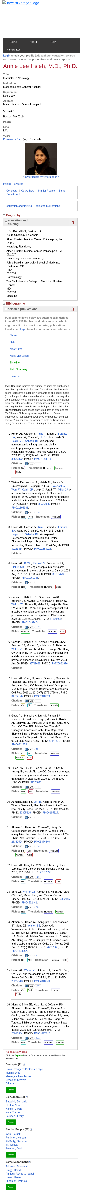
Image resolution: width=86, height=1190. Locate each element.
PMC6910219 (42, 696)
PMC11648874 (42, 458)
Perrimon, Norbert (16, 1137)
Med (23, 1042)
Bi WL (27, 563)
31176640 (35, 782)
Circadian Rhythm (16, 1079)
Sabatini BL (31, 440)
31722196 (17, 696)
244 (38, 1038)
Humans (47, 468)
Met (30, 753)
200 (38, 986)
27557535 (45, 872)
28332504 (17, 841)
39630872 (17, 458)
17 (38, 463)
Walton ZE (17, 604)
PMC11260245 (29, 577)
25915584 (17, 1033)
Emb (30, 990)
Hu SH (43, 437)
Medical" (25, 631)
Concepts (11, 190)
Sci (22, 468)
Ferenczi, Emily (15, 1115)
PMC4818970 (42, 981)
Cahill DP (27, 489)
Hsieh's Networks (13, 183)
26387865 (52, 947)
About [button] (33, 41)
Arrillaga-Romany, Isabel (20, 1173)
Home (13, 41)
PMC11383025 (42, 548)
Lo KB (37, 801)
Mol (29, 705)
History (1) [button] (13, 49)
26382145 (64, 898)
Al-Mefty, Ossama (16, 1141)
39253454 (17, 548)
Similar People (46, 190)
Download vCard (12, 139)
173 (38, 955)
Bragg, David (13, 1170)
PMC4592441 (29, 902)
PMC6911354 (19, 744)
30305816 (25, 812)
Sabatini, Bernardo (16, 1101)
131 (38, 749)
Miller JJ (63, 489)
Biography (13, 215)
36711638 (34, 663)
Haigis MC (17, 440)
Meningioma (13, 1072)
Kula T (41, 433)
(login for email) (31, 139)
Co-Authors (27, 190)
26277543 (17, 981)
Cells (18, 472)
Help (53, 41)
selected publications (48, 205)
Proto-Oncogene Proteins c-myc (24, 1069)
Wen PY (16, 489)
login (23, 329)
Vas (31, 791)
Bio (22, 851)
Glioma (10, 1083)
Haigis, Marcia (14, 1108)
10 (38, 846)
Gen (23, 791)
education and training (19, 205)
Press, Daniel (13, 1177)
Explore (11, 1090)
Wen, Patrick (13, 1133)
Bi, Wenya (12, 1144)
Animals (59, 468)
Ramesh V (39, 563)
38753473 (58, 574)
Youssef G (59, 486)
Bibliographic (15, 303)
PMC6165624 (50, 812)
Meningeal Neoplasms (18, 1076)
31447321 (54, 740)
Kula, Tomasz (14, 1112)
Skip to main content (16, 5)
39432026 (44, 504)
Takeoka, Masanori (17, 1166)
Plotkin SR (17, 566)
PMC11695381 (19, 507)
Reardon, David (14, 1148)
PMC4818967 (19, 950)
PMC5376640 (42, 841)
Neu (31, 517)
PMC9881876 (60, 663)
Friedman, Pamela (16, 1180)
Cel (22, 705)
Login (6, 55)
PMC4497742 (42, 1033)
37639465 (55, 618)
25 (38, 877)
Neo (23, 517)
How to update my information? (41, 176)
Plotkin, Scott (13, 1105)
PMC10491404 (29, 622)
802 (38, 907)
